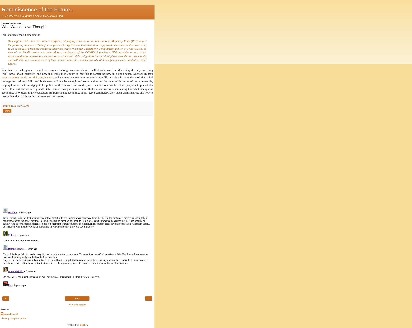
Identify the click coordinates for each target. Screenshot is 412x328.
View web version (77, 304)
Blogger (83, 324)
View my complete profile (13, 318)
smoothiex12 (11, 314)
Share (7, 111)
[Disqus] (77, 160)
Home (77, 298)
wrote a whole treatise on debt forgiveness (27, 77)
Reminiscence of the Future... (38, 9)
